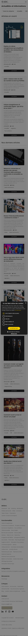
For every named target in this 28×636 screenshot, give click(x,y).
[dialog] (14, 318)
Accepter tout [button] (14, 328)
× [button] (25, 303)
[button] (14, 332)
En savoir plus (18, 310)
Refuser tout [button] (14, 333)
